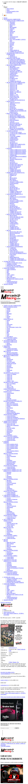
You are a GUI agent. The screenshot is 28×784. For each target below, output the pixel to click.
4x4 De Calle (10, 526)
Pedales (8, 397)
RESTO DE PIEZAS (15, 167)
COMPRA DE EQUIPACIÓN (17, 129)
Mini (8, 332)
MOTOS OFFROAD (15, 233)
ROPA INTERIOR (14, 120)
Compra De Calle (11, 438)
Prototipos (9, 476)
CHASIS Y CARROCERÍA (16, 182)
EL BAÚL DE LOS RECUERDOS (15, 266)
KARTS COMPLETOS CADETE (18, 151)
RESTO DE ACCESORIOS (16, 109)
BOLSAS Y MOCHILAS (16, 124)
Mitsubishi (9, 313)
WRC (8, 270)
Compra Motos (10, 557)
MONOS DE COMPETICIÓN (17, 116)
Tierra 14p (9, 385)
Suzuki (8, 329)
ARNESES (12, 104)
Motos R (9, 545)
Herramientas (10, 570)
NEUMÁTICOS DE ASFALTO (11, 373)
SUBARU (12, 28)
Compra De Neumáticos (12, 417)
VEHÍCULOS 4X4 (8, 520)
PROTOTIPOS (13, 178)
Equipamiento (10, 553)
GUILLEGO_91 (13, 647)
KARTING (9, 148)
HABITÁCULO (11, 101)
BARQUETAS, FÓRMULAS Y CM (12, 469)
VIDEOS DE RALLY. (12, 281)
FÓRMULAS (13, 175)
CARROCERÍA (13, 73)
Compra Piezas (10, 558)
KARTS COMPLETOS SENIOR (18, 153)
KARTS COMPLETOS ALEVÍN (18, 149)
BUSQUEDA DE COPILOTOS (17, 61)
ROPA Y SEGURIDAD (12, 113)
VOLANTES (13, 105)
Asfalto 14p (9, 375)
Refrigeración (10, 359)
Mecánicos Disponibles (12, 352)
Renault (8, 311)
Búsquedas (9, 344)
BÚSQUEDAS (13, 57)
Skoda (8, 317)
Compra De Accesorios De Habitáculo (16, 418)
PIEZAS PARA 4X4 (9, 527)
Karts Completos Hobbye (13, 451)
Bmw (8, 312)
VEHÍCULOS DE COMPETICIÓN (15, 20)
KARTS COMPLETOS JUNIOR (18, 152)
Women (14, 662)
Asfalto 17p (9, 379)
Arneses (8, 394)
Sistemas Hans (10, 410)
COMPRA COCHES (12, 264)
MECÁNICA (13, 179)
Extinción (9, 398)
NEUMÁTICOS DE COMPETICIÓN (16, 82)
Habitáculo (9, 432)
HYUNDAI (12, 38)
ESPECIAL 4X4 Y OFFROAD (14, 214)
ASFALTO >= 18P (14, 90)
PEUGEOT (12, 22)
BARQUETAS (13, 174)
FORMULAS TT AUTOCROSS (18, 196)
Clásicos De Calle (11, 424)
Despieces (9, 551)
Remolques (9, 452)
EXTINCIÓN (13, 108)
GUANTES (12, 118)
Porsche (8, 316)
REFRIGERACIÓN (14, 67)
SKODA (12, 32)
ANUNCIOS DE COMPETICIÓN (12, 19)
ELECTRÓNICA (14, 69)
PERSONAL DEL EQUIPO (13, 58)
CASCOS (12, 121)
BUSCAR (17, 301)
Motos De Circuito (11, 542)
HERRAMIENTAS (14, 257)
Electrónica (9, 360)
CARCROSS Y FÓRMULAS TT (15, 194)
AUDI (11, 49)
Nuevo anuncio (10, 8)
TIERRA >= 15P (14, 94)
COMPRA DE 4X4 (14, 227)
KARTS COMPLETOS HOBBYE (18, 156)
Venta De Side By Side (12, 523)
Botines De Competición (12, 405)
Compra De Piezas (11, 416)
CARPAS (12, 256)
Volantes (9, 395)
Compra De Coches (11, 339)
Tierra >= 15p (10, 386)
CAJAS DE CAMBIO (15, 70)
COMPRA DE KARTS (15, 170)
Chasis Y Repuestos (11, 456)
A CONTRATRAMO (12, 283)
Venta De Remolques (12, 566)
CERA (8, 273)
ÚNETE (17, 728)
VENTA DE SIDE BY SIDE (16, 217)
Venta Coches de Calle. (9, 612)
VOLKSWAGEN (14, 36)
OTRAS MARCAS (14, 50)
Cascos (8, 409)
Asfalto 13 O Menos (11, 374)
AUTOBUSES (13, 249)
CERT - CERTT (10, 274)
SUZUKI (12, 43)
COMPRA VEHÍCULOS (16, 191)
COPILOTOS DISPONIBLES (17, 59)
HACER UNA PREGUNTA (7, 672)
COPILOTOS (7, 347)
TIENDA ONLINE (8, 284)
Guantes (8, 406)
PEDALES (12, 106)
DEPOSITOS (13, 74)
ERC (8, 272)
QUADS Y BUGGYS (15, 218)
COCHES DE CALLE (9, 261)
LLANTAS (12, 79)
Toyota (8, 328)
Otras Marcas (10, 336)
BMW (11, 26)
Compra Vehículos (11, 492)
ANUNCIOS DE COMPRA (10, 338)
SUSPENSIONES (14, 75)
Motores (8, 358)
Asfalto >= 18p (10, 381)
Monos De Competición (12, 403)
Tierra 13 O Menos (11, 383)
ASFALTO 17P (13, 89)
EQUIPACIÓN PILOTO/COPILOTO (13, 401)
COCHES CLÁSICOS (12, 131)
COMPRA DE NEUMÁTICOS (17, 100)
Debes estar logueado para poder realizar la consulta (13, 697)
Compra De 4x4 (10, 537)
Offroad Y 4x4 (10, 387)
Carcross (9, 498)
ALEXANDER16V (5, 673)
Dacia (8, 334)
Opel (8, 323)
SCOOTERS (13, 237)
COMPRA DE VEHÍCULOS (17, 258)
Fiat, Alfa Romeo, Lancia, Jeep (14, 327)
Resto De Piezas (10, 464)
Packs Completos (11, 402)
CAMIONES (13, 248)
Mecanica (9, 455)
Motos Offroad (10, 543)
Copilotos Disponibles (12, 348)
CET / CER (9, 276)
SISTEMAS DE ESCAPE (16, 71)
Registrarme (9, 12)
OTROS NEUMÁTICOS (10, 389)
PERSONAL (7, 346)
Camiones (9, 562)
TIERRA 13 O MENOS (15, 92)
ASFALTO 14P (13, 85)
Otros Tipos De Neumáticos (13, 390)
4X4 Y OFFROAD (8, 519)
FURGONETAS (14, 250)
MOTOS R (12, 234)
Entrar (8, 10)
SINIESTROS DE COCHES (14, 265)
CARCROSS (13, 195)
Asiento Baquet (10, 393)
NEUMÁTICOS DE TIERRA (11, 382)
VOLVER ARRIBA (5, 746)
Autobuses (9, 563)
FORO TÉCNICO (11, 277)
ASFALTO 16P (13, 88)
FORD (11, 30)
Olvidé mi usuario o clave (13, 11)
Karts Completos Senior (12, 448)
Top (18, 662)
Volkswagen (9, 324)
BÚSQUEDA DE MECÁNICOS (18, 63)
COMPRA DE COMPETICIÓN (17, 144)
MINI (11, 46)
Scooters (9, 547)
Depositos (9, 366)
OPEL (11, 35)
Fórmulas (9, 473)
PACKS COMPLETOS (15, 114)
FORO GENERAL (11, 269)
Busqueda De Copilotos (12, 350)
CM (10, 176)
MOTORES (12, 66)
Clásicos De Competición (13, 425)
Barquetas (9, 472)
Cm (7, 475)
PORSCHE (12, 31)
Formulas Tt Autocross (12, 499)
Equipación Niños (11, 463)
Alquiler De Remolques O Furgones (15, 568)
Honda (8, 331)
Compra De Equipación (12, 420)
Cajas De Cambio (11, 362)
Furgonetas (9, 565)
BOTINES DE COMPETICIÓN (17, 117)
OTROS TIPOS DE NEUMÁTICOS (14, 98)
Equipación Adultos (11, 461)
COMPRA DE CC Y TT (15, 211)
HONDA (12, 45)
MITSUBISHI (13, 27)
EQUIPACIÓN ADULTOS (16, 164)
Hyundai (9, 325)
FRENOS (12, 77)
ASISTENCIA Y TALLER (10, 559)
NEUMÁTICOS (14, 143)
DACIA (11, 47)
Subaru (8, 320)
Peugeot (8, 308)
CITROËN (12, 23)
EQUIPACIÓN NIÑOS (15, 166)
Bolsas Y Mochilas (11, 412)
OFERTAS (12, 55)
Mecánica (9, 480)
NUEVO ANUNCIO (6, 602)
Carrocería (9, 364)
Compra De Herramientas (13, 574)
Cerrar (5, 7)
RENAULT (12, 24)
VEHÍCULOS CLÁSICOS (10, 421)
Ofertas (8, 343)
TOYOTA (12, 42)
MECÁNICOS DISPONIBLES (17, 62)
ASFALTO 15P (13, 86)
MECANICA (13, 157)
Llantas (8, 371)
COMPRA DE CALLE (15, 145)
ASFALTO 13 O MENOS (16, 84)
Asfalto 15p (9, 377)
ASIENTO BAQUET (15, 102)
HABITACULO (7, 391)
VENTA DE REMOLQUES (16, 252)
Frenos (8, 368)
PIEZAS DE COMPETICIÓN (14, 65)
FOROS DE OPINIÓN (9, 268)
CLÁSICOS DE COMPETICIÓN (18, 133)
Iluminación (9, 370)
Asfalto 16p (9, 378)
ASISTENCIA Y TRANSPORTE (15, 246)
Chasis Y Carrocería (11, 483)
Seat (8, 321)
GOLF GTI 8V (4, 680)
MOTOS (9, 230)
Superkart (9, 449)
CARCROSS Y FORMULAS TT (12, 496)
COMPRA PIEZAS (14, 245)
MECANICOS (7, 351)
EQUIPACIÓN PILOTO (16, 209)
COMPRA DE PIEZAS (15, 81)
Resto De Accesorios (11, 399)
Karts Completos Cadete (12, 445)
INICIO (5, 18)
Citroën (8, 309)
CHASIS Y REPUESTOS (16, 159)
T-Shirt (10, 662)
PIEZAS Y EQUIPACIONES (11, 453)
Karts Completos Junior (12, 446)
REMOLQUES (13, 168)
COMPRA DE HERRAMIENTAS (18, 260)
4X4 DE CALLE (14, 219)
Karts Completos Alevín (12, 444)
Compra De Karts (11, 467)
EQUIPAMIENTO (14, 240)
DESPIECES (13, 238)
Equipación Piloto (11, 514)
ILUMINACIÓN (14, 78)
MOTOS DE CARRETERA (16, 235)
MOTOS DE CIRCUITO (16, 231)
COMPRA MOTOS (14, 244)
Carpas (8, 569)
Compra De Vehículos (12, 573)
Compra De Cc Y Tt (11, 516)
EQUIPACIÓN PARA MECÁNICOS (15, 126)
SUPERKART (13, 155)
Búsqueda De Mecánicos (12, 354)
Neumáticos (9, 434)
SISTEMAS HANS (14, 123)
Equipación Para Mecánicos (13, 413)
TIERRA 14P (13, 93)
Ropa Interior (10, 407)
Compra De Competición (12, 437)
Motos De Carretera (11, 546)
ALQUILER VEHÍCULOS (10, 340)
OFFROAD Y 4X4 (14, 96)
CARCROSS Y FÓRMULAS (11, 495)
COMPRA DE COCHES (16, 51)
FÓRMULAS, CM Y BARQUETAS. (16, 172)
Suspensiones (10, 367)
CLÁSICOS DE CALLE (16, 132)
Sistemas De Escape (11, 363)
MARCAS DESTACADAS (10, 307)
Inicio (5, 609)
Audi (8, 335)
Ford (8, 315)
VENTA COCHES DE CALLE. (14, 262)
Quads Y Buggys (11, 524)
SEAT (11, 34)
